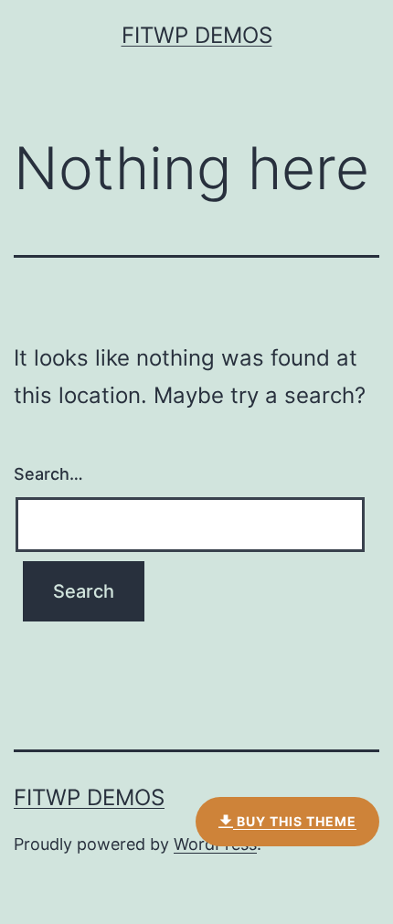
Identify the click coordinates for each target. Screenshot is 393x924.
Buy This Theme (294, 821)
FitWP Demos (197, 35)
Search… (48, 473)
